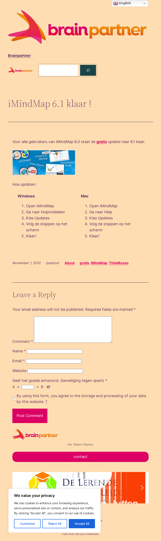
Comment (22, 341)
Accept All (82, 523)
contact (80, 456)
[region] (54, 511)
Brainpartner (19, 55)
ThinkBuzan (119, 263)
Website (19, 370)
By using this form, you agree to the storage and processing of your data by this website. (81, 399)
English (124, 3)
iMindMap (99, 263)
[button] (19, 487)
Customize (27, 523)
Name (19, 351)
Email (18, 361)
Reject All (54, 523)
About (70, 263)
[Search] (88, 70)
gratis (101, 141)
